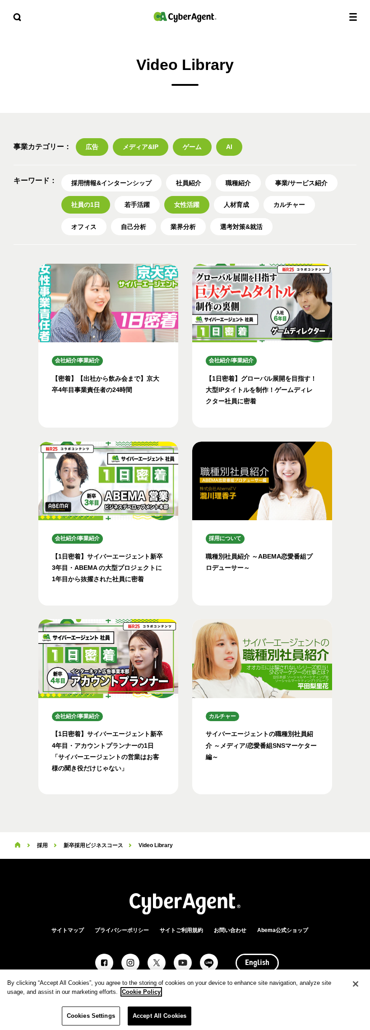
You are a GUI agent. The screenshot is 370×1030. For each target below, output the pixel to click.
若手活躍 (137, 204)
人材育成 (236, 204)
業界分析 (183, 226)
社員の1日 (85, 204)
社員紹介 (188, 182)
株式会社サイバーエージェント (185, 17)
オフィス (84, 226)
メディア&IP (140, 146)
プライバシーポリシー (122, 930)
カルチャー (289, 204)
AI (229, 146)
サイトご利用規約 (181, 930)
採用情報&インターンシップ (111, 182)
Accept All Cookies (159, 1015)
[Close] (355, 984)
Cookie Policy (141, 991)
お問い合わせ (230, 930)
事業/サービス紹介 (301, 182)
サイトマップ (67, 930)
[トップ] (18, 845)
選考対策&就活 (241, 226)
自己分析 (133, 226)
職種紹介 (238, 182)
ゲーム (192, 146)
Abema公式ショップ (282, 930)
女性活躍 (186, 204)
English (257, 963)
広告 (92, 146)
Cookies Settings (91, 1015)
